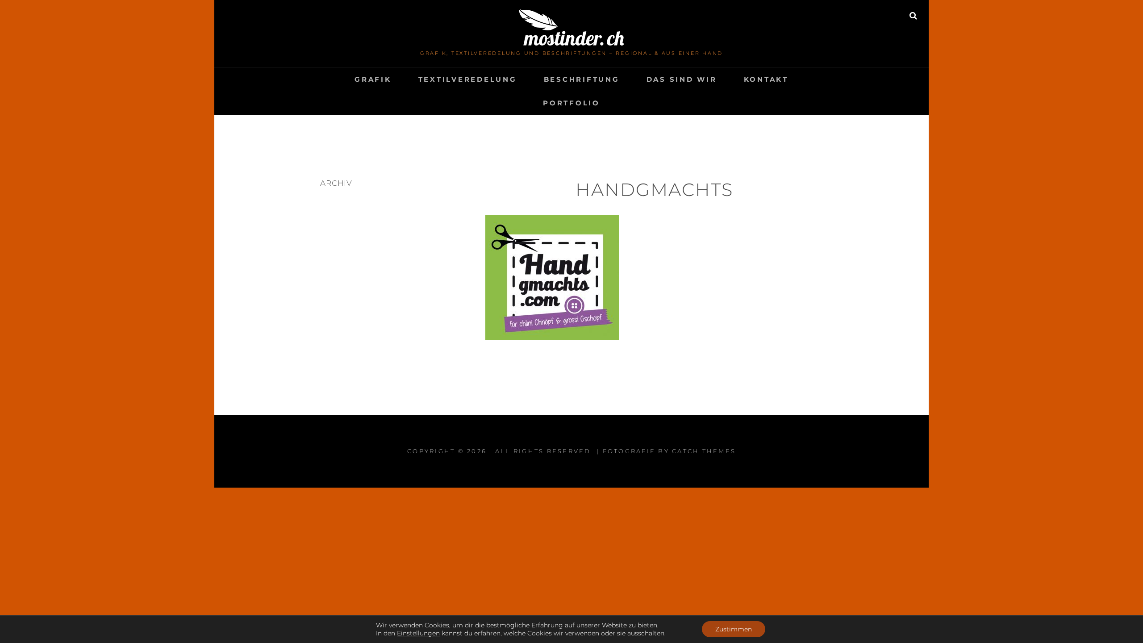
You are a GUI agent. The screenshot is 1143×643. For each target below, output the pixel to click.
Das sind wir (682, 79)
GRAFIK (373, 79)
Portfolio (571, 103)
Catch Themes (704, 451)
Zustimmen (733, 629)
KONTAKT (766, 79)
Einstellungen (418, 633)
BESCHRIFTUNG (582, 79)
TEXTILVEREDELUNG (467, 79)
